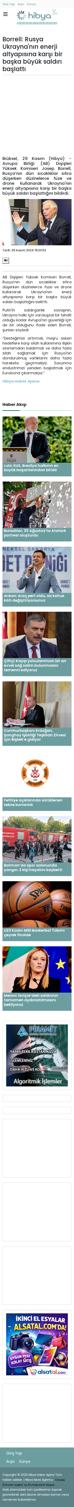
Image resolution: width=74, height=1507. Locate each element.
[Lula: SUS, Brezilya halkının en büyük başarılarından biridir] (37, 439)
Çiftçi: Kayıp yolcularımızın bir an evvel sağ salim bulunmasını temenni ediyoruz (35, 665)
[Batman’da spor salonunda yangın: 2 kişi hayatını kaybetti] (37, 839)
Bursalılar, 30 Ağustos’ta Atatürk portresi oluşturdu (35, 533)
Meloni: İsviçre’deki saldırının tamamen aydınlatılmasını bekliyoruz (31, 1000)
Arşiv (21, 4)
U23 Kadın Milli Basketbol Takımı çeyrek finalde (34, 932)
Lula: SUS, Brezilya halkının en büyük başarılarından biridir (31, 468)
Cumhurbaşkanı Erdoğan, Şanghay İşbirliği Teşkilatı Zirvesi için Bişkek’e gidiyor (35, 735)
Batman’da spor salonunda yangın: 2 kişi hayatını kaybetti (33, 867)
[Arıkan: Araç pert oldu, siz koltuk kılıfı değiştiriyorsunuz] (37, 569)
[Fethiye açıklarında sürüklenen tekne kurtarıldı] (37, 773)
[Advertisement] (37, 115)
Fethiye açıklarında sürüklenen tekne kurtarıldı (33, 802)
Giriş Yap (8, 4)
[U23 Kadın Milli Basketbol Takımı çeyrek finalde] (37, 904)
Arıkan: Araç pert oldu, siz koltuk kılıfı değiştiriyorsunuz (34, 598)
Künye (31, 4)
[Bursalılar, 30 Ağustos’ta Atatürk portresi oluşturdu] (37, 504)
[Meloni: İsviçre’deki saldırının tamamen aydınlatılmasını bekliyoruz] (37, 969)
